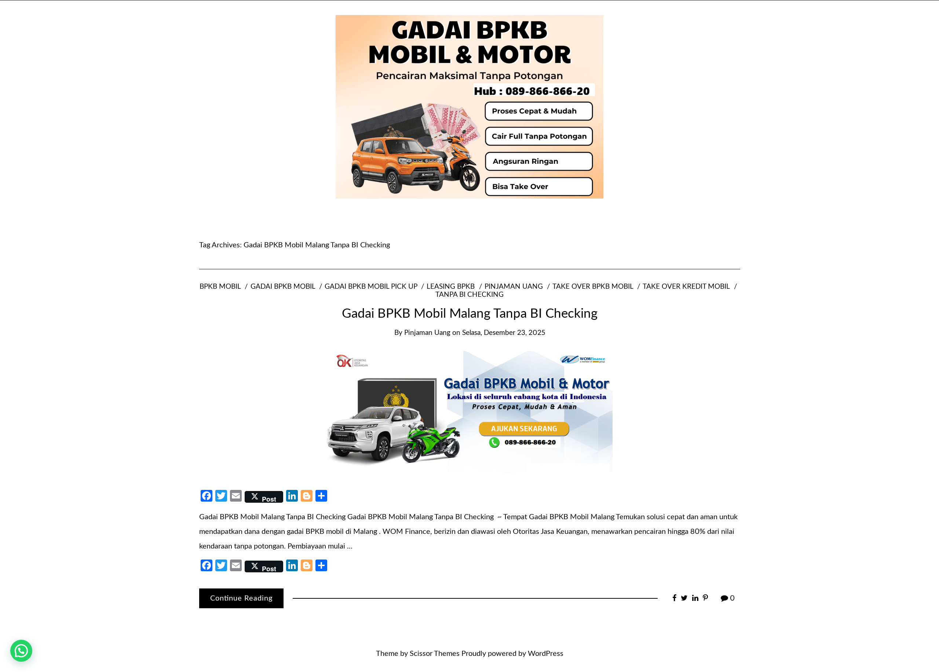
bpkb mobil (220, 286)
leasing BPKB (451, 286)
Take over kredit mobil (686, 286)
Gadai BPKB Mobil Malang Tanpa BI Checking (470, 313)
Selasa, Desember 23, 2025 (503, 332)
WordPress (545, 653)
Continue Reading (241, 598)
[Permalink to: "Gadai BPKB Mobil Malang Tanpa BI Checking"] (469, 413)
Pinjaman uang (514, 286)
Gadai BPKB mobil (283, 286)
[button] (21, 651)
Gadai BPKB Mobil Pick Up (371, 286)
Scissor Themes (435, 653)
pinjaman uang (427, 332)
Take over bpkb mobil (592, 286)
